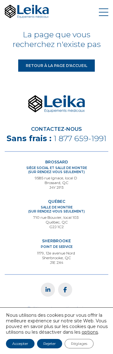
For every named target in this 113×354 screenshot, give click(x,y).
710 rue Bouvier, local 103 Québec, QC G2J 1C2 (56, 222)
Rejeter (49, 343)
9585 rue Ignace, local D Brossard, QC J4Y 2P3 (56, 183)
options (90, 332)
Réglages (79, 343)
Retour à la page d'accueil (56, 65)
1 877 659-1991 (80, 138)
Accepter (20, 343)
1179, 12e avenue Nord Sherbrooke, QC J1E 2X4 (56, 258)
